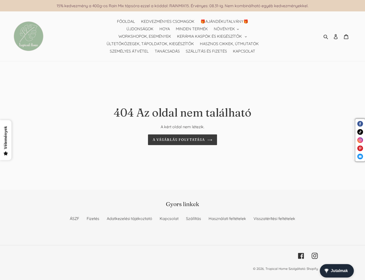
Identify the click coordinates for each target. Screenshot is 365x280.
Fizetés (93, 218)
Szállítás (193, 218)
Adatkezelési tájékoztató (129, 218)
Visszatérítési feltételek (274, 218)
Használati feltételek (227, 218)
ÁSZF (74, 218)
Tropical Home (277, 269)
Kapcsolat (169, 218)
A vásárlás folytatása (179, 139)
